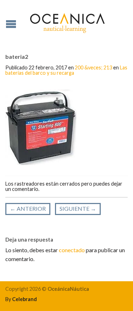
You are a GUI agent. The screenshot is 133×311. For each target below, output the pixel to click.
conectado (72, 250)
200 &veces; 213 (93, 67)
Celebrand (24, 299)
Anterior (28, 208)
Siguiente (78, 208)
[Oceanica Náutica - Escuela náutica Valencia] (67, 21)
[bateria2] (40, 126)
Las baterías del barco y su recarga (66, 69)
